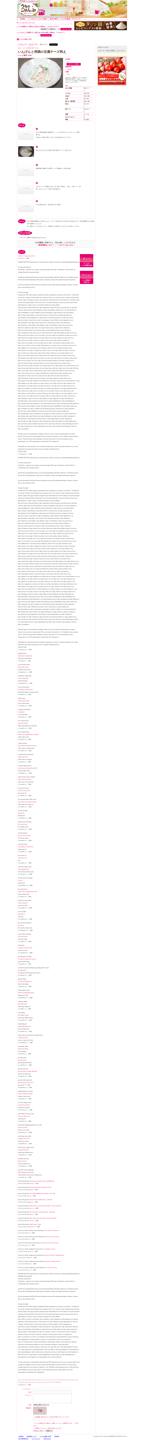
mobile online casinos (23, 701)
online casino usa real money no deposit (40, 1206)
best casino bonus (22, 936)
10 (64, 1380)
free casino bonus (22, 824)
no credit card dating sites (25, 981)
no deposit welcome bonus (25, 948)
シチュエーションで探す (39, 19)
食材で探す (54, 19)
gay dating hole (22, 970)
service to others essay (24, 1116)
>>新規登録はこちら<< (45, 245)
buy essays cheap (22, 1127)
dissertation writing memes (25, 656)
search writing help (23, 678)
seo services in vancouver (52, 1230)
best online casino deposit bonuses (27, 745)
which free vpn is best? (24, 790)
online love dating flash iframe (26, 992)
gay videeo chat (22, 1060)
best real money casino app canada (39, 1212)
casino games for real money (25, 846)
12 (68, 1380)
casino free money (23, 723)
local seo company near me (53, 1261)
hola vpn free (21, 914)
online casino (33, 1224)
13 (70, 1380)
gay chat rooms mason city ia (25, 1082)
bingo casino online (23, 667)
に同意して (39, 1431)
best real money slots (35, 1187)
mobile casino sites (23, 757)
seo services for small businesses (55, 1255)
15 (74, 1380)
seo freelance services (49, 1249)
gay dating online (22, 1004)
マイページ (76, 19)
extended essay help (23, 1150)
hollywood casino (46, 1187)
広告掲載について (32, 1436)
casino (39, 1224)
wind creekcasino (56, 1206)
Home (23, 19)
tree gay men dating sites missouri (27, 959)
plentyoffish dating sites (24, 1026)
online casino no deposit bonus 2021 (27, 768)
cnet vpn (20, 880)
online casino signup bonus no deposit (28, 734)
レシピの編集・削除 (25, 39)
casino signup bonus (23, 869)
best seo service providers (52, 1236)
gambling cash (50, 1181)
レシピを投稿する (65, 19)
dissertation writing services (25, 689)
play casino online (51, 1218)
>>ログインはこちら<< (66, 245)
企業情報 (20, 1436)
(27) (26, 44)
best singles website (23, 1015)
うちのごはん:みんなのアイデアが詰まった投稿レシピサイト (72, 9)
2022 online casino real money (38, 1218)
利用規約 (35, 1431)
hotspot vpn (21, 813)
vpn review (21, 925)
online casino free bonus (24, 779)
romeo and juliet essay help (25, 1093)
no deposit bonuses (23, 1037)
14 (72, 1380)
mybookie (49, 1199)
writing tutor (21, 712)
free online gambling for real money (39, 1193)
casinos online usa (23, 903)
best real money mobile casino (38, 1181)
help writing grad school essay (26, 1172)
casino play (52, 1212)
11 (66, 1380)
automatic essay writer (24, 1138)
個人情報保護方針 (23, 1438)
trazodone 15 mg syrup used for (26, 256)
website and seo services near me (50, 1243)
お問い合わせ (47, 1438)
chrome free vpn (22, 858)
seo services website (51, 1267)
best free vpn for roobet (24, 835)
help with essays (22, 1161)
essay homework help (24, 1105)
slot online (52, 1193)
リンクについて (36, 1438)
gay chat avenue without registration (27, 1071)
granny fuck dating (23, 1049)
